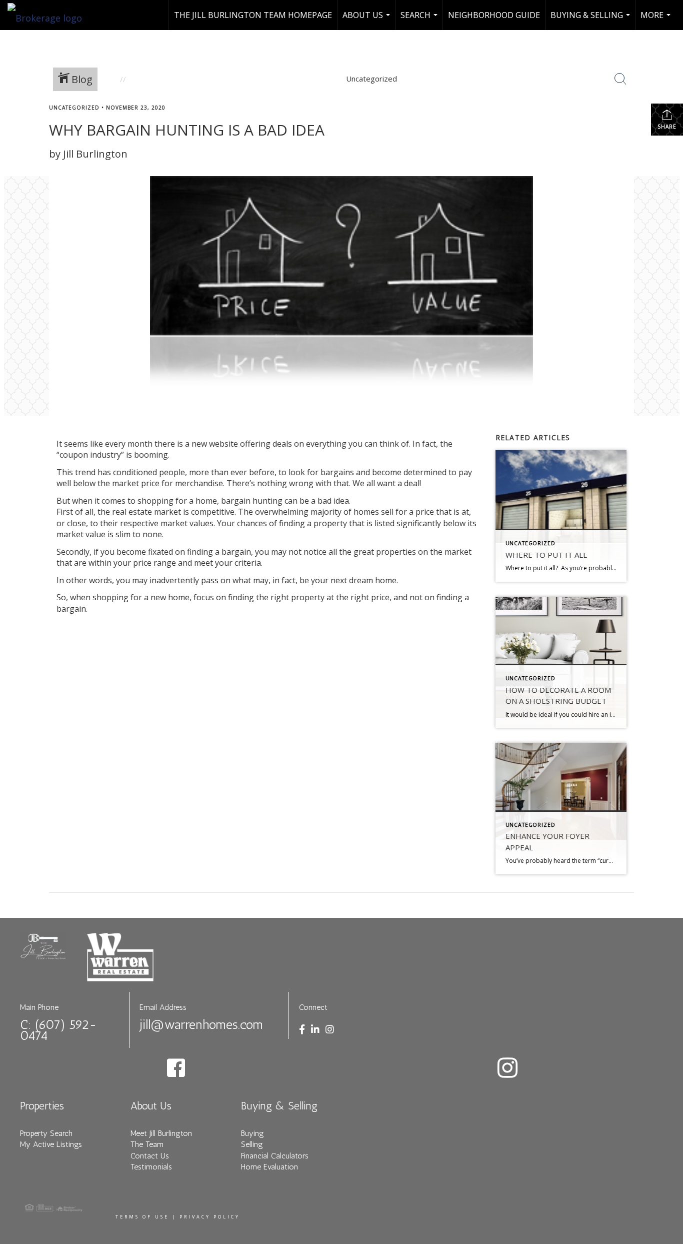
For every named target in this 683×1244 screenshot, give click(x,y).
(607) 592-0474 (58, 1030)
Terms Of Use (142, 1216)
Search (420, 20)
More (656, 20)
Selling (252, 1144)
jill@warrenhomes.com (201, 1024)
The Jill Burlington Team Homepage (253, 15)
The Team (147, 1144)
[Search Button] (620, 79)
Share (667, 126)
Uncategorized (74, 107)
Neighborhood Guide (494, 15)
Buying (252, 1133)
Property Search (46, 1133)
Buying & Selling (591, 20)
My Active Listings (51, 1144)
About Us (367, 20)
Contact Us (149, 1155)
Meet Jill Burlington (161, 1133)
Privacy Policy (210, 1216)
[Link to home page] (50, 15)
